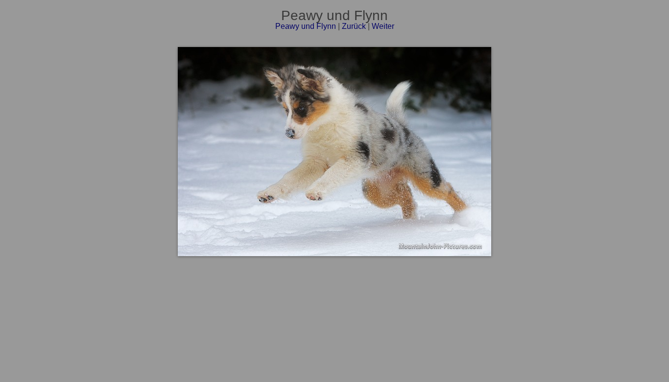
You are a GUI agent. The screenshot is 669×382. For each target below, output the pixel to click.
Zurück (354, 26)
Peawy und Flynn (305, 26)
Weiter (383, 26)
